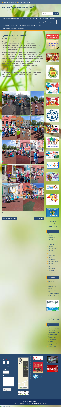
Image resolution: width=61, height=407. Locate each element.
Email (5, 369)
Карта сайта (51, 316)
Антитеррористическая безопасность (14, 28)
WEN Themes (43, 403)
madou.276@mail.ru (24, 2)
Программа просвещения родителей (30, 25)
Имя (5, 360)
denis (14, 38)
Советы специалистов (19, 22)
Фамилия (8, 365)
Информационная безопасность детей (53, 286)
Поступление (7, 22)
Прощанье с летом (53, 328)
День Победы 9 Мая (9, 218)
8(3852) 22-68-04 (9, 2)
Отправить (7, 389)
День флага (51, 330)
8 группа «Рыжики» (53, 261)
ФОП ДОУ (14, 25)
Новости (52, 18)
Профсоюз (6, 25)
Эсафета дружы (52, 346)
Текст (5, 376)
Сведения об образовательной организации (16, 18)
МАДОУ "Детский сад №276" (18, 7)
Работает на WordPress (20, 403)
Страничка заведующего (39, 18)
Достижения (32, 22)
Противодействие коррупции (46, 22)
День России (39, 218)
